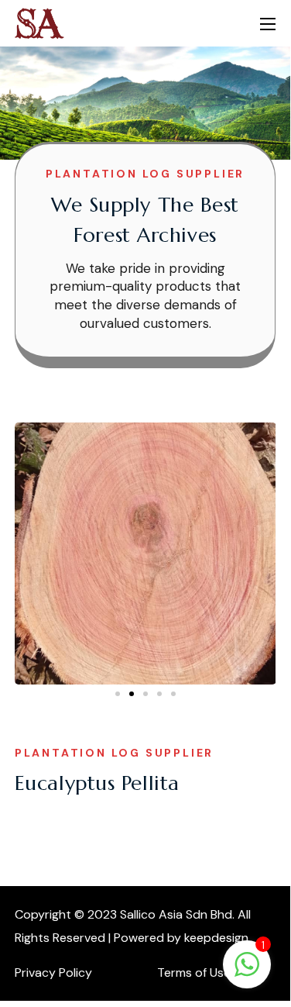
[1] (247, 972)
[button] (117, 693)
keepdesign (216, 937)
